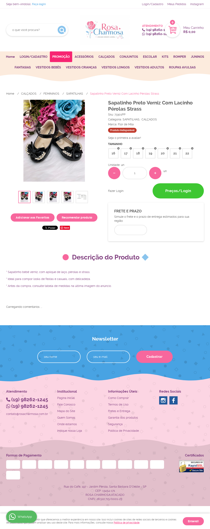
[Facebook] (173, 400)
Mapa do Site (66, 411)
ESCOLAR (150, 57)
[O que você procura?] (62, 30)
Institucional (67, 391)
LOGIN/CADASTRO (33, 57)
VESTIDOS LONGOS (116, 67)
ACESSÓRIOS (84, 57)
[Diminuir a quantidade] (114, 173)
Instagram (197, 4)
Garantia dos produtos (123, 417)
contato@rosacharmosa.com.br (27, 414)
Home (10, 57)
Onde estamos (67, 424)
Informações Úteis (122, 391)
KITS (165, 57)
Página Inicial (66, 398)
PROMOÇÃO (61, 57)
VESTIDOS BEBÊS (48, 67)
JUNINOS (197, 57)
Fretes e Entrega (119, 411)
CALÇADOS (106, 57)
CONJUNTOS (129, 57)
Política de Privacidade (123, 430)
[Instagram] (163, 400)
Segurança (115, 424)
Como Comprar (118, 398)
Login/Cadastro (152, 4)
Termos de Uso (118, 404)
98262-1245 (158, 30)
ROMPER (179, 57)
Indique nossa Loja (69, 430)
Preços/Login (178, 191)
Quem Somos (66, 417)
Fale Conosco (66, 404)
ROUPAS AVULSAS (182, 67)
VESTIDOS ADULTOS (149, 67)
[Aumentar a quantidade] (155, 173)
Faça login (39, 4)
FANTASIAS (23, 67)
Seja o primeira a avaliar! (124, 137)
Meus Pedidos (176, 4)
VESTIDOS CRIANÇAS (81, 67)
